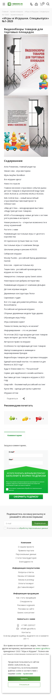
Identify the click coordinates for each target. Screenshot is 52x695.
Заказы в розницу (26, 579)
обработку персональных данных (33, 528)
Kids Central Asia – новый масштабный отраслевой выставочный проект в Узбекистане (21, 201)
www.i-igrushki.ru (42, 648)
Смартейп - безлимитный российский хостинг (24, 384)
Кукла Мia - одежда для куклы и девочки (22, 388)
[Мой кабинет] (36, 4)
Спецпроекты (26, 601)
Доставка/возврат (26, 587)
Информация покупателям (26, 568)
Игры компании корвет (14, 322)
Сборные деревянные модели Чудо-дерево (23, 313)
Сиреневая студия (12, 297)
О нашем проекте (26, 547)
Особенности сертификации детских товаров (25, 346)
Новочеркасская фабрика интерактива (21, 280)
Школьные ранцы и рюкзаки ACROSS (20, 249)
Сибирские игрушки (12, 253)
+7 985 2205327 (28, 625)
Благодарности (26, 561)
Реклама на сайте (26, 609)
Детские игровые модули (15, 289)
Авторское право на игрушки (17, 341)
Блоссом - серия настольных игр (19, 265)
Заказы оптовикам (26, 576)
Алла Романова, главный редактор (20, 166)
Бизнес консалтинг (26, 612)
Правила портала (26, 550)
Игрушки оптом (11, 393)
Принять (24, 678)
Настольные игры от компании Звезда (21, 245)
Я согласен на (27, 528)
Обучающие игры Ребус (15, 317)
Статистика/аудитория (26, 558)
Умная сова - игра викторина (17, 171)
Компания (26, 542)
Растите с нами (11, 229)
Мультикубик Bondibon (14, 175)
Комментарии (14, 435)
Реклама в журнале (26, 605)
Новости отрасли (12, 183)
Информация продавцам (26, 593)
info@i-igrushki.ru (28, 628)
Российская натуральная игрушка (19, 309)
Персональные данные (26, 554)
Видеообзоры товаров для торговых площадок (26, 357)
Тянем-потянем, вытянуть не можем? (21, 326)
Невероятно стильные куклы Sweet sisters (23, 276)
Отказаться (24, 684)
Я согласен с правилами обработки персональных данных (25, 489)
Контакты (26, 632)
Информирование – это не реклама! (20, 330)
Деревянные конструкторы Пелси (19, 293)
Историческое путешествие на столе (21, 241)
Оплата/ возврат (26, 583)
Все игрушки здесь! (12, 179)
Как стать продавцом (26, 597)
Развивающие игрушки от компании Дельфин (24, 285)
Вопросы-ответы (26, 572)
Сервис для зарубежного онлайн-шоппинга (23, 373)
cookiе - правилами (24, 673)
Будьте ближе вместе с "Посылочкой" (21, 369)
